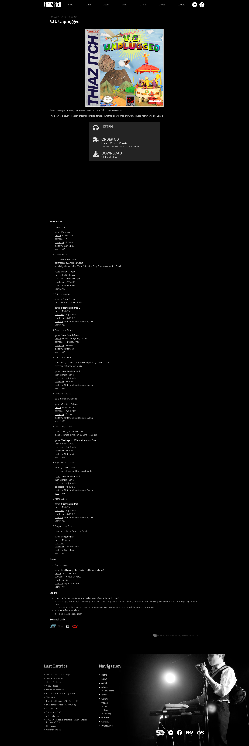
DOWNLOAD (111, 153)
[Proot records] (160, 733)
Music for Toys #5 (53, 730)
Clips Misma (51, 726)
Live (105, 706)
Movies (161, 4)
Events (124, 4)
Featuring (107, 713)
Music (88, 4)
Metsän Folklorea (53, 682)
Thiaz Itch (72, 16)
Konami (69, 242)
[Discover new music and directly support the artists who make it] (53, 626)
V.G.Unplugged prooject (111, 110)
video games (194, 635)
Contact (181, 4)
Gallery (143, 4)
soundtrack (185, 635)
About (106, 4)
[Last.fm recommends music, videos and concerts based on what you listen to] (75, 626)
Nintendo (70, 318)
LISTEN (107, 126)
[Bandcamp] (194, 4)
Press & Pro (107, 725)
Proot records (64, 613)
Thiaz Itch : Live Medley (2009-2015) (61, 705)
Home (104, 674)
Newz (70, 4)
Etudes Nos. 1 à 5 (53, 712)
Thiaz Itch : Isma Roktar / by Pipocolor (62, 693)
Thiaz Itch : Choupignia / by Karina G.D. (62, 701)
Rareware (70, 282)
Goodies (105, 717)
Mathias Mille (95, 598)
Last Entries (55, 666)
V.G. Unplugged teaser (124, 166)
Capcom (69, 414)
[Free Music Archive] (190, 733)
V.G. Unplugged (52, 716)
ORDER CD (110, 139)
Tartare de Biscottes (55, 689)
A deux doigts (52, 686)
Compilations (109, 691)
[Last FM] (200, 732)
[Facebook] (202, 4)
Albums (104, 687)
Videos (104, 702)
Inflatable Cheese (53, 708)
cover (167, 635)
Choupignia (50, 697)
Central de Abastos (54, 678)
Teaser (106, 710)
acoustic (161, 635)
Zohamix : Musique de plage (58, 674)
